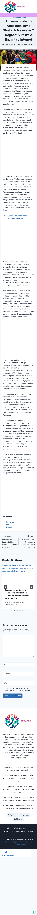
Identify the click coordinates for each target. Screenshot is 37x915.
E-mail (7, 674)
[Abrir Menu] (4, 14)
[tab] (14, 610)
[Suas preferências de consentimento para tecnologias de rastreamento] (33, 911)
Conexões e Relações (18, 17)
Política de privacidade (21, 828)
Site (5, 683)
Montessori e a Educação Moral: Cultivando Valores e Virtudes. (9, 541)
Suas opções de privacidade (17, 852)
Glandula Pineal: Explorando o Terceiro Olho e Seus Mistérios (28, 541)
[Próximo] (31, 587)
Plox (7, 525)
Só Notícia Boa (11, 522)
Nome (7, 664)
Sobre (30, 832)
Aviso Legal (8, 832)
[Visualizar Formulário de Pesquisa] (8, 15)
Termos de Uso (20, 832)
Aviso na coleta (8, 855)
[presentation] (18, 575)
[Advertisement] (18, 155)
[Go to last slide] (5, 587)
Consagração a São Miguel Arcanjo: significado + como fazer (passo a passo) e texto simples (18, 789)
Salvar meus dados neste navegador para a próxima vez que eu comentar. (18, 689)
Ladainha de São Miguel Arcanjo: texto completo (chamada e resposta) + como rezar (18, 778)
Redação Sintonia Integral (12, 44)
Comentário (8, 633)
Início (9, 828)
